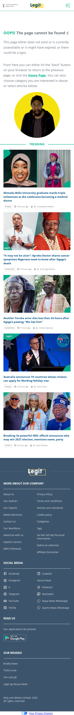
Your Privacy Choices (41, 713)
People (8, 206)
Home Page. (37, 75)
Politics (8, 445)
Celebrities (9, 269)
